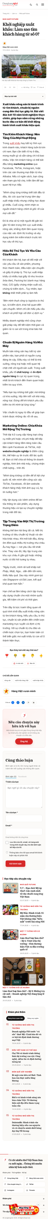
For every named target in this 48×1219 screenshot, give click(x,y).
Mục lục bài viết (24, 96)
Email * (9, 825)
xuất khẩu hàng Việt (21, 680)
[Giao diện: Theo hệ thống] (31, 4)
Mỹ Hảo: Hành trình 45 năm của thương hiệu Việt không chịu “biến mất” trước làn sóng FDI (32, 917)
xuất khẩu (15, 143)
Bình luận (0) (11, 776)
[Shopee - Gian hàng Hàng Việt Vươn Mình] (24, 1209)
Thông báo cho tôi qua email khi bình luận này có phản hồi (25, 853)
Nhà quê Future (24, 13)
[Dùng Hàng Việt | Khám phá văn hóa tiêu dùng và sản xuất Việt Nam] (5, 1159)
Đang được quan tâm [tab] (15, 1018)
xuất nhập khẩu (38, 680)
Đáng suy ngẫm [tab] (33, 1018)
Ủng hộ (24, 741)
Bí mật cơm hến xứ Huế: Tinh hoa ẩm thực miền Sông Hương (26, 1078)
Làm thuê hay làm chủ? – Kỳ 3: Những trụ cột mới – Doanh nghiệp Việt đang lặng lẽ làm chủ (24, 994)
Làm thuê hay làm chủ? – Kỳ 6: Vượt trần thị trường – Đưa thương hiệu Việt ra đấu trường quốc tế (32, 944)
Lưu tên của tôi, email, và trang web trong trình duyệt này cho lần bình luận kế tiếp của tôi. (25, 844)
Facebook (22, 776)
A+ (14, 87)
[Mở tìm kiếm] (37, 4)
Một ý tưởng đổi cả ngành (16, 988)
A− (6, 87)
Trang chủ (6, 13)
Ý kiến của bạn (12, 782)
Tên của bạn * (12, 812)
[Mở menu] (42, 4)
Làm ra (14, 13)
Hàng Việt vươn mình (23, 691)
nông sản (7, 680)
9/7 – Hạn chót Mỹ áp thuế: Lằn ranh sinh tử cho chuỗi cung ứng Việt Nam (31, 892)
